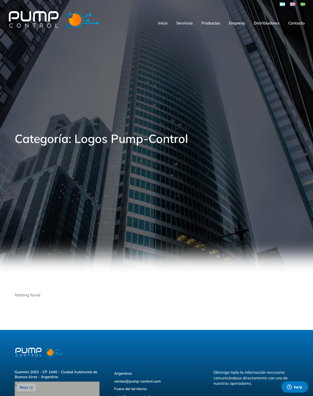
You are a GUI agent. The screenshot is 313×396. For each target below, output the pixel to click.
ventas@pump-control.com (137, 381)
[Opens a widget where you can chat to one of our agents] (294, 387)
